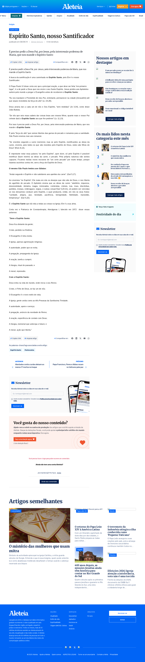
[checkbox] (12, 399)
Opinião (49, 16)
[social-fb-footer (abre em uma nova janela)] (70, 647)
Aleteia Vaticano (37, 42)
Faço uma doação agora (23, 439)
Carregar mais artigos (115, 119)
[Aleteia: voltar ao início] (72, 6)
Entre (59, 473)
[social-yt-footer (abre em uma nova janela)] (66, 647)
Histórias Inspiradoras (34, 16)
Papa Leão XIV (130, 16)
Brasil (141, 16)
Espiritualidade (98, 16)
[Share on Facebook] (72, 62)
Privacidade (114, 654)
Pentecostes (29, 350)
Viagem (79, 550)
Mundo (112, 511)
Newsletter (73, 616)
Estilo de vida (83, 16)
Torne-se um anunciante (86, 654)
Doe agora (134, 6)
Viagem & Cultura (114, 16)
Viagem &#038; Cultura (58, 626)
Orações (15, 16)
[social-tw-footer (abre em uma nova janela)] (75, 647)
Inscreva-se (73, 622)
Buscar (35, 6)
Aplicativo (72, 619)
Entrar (113, 6)
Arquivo (59, 16)
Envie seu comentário (49, 481)
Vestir (71, 626)
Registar (121, 6)
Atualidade (70, 16)
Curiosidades (16, 511)
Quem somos (56, 654)
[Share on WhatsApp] (88, 62)
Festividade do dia (108, 214)
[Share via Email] (84, 62)
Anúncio (72, 629)
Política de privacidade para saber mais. (115, 246)
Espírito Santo (15, 350)
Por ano (90, 616)
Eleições (113, 555)
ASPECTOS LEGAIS (69, 654)
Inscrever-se (17, 406)
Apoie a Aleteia (45, 654)
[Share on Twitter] (80, 62)
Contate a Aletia (102, 654)
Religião (12, 24)
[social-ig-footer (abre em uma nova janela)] (79, 647)
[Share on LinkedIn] (76, 62)
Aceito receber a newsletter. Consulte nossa (38, 400)
